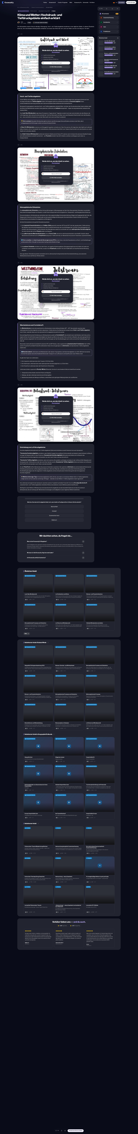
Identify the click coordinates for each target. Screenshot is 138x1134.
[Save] (106, 8)
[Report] (117, 8)
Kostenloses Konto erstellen (75, 1130)
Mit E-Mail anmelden (56, 67)
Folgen (29, 22)
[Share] (112, 8)
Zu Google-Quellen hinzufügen (41, 22)
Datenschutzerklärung (55, 71)
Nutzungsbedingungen (62, 70)
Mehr (26, 633)
